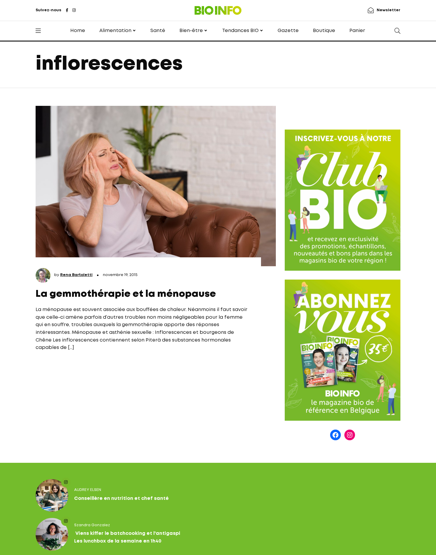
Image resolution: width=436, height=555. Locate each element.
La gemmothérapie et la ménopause (126, 294)
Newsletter (388, 10)
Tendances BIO (240, 30)
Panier (357, 30)
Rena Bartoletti (76, 275)
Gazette (288, 30)
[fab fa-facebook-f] (67, 11)
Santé (157, 30)
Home (77, 30)
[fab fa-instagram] (74, 11)
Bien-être (191, 30)
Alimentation (115, 30)
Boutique (324, 30)
